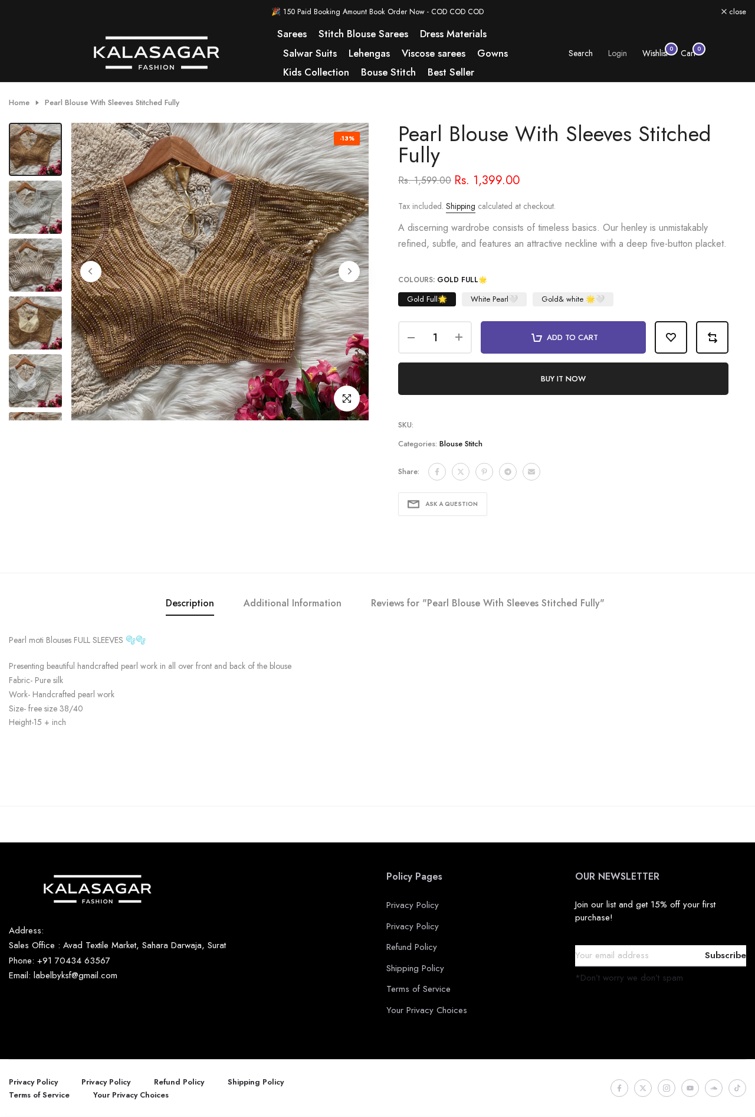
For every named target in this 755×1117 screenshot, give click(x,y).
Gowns (492, 53)
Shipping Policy (415, 968)
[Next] (349, 271)
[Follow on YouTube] (690, 1088)
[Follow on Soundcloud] (714, 1088)
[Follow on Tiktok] (737, 1088)
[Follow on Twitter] (643, 1088)
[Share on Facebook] (437, 472)
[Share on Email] (531, 472)
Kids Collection (316, 72)
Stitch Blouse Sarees (363, 34)
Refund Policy (411, 946)
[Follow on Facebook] (619, 1088)
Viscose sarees (433, 53)
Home (19, 102)
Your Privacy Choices (426, 1010)
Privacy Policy (412, 905)
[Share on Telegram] (508, 472)
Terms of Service (418, 988)
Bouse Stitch (388, 72)
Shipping (460, 206)
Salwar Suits (310, 53)
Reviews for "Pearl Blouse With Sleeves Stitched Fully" (488, 603)
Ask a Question (451, 503)
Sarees (292, 34)
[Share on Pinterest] (484, 472)
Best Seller (451, 72)
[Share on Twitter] (461, 472)
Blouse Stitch (460, 443)
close (24, 12)
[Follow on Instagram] (666, 1088)
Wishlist (655, 53)
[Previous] (90, 271)
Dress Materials (453, 34)
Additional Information (293, 603)
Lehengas (369, 53)
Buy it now (563, 378)
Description (190, 603)
